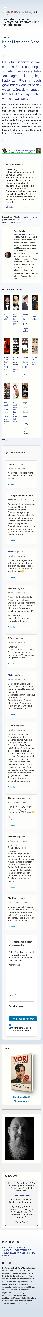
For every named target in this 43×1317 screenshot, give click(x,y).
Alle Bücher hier (21, 1101)
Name (12, 995)
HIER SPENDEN (22, 1195)
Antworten (12, 484)
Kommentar (15, 965)
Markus (11, 552)
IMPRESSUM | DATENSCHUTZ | (17, 1247)
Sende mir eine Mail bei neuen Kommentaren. (20, 1029)
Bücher (25, 251)
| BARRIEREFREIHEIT (21, 1250)
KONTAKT (6, 1250)
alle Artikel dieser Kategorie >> (18, 207)
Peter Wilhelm (19, 231)
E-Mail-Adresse (16, 1006)
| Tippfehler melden (29, 217)
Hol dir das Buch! (21, 1097)
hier (27, 262)
